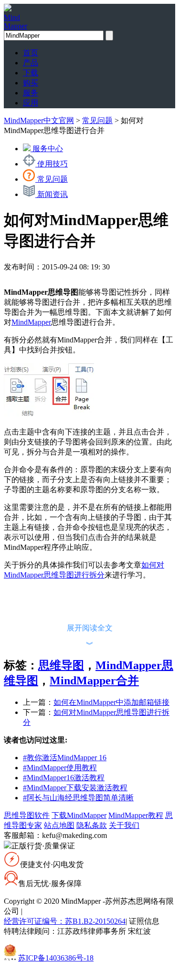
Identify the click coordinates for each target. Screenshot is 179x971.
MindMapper (31, 322)
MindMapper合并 (94, 680)
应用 (30, 103)
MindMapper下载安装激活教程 (75, 788)
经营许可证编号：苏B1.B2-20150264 (65, 921)
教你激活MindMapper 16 (64, 758)
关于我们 (124, 825)
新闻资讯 (51, 194)
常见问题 (97, 120)
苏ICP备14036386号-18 (56, 958)
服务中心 (47, 149)
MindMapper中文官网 (39, 120)
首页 (30, 53)
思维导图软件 (27, 815)
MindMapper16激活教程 (64, 778)
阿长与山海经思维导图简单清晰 (78, 798)
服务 (30, 93)
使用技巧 (51, 164)
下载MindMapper (79, 815)
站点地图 (59, 825)
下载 (30, 73)
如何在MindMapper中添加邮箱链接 (111, 702)
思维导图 (61, 665)
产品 (30, 63)
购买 (30, 83)
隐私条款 (91, 825)
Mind (15, 21)
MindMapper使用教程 (60, 768)
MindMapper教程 (135, 815)
